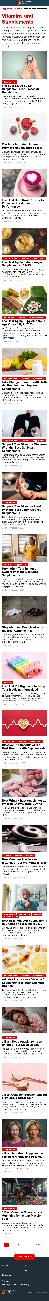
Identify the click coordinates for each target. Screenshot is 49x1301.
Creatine (7, 855)
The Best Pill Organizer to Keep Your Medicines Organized (23, 688)
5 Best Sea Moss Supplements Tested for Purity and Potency (23, 1155)
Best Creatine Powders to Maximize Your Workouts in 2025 (24, 861)
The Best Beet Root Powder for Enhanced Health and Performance (23, 203)
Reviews (25, 258)
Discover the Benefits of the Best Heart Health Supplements (23, 746)
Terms (27, 1270)
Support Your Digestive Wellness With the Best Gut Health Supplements (24, 448)
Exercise (18, 855)
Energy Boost (9, 1208)
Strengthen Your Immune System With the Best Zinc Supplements (20, 572)
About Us (5, 1266)
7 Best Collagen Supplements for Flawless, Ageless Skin (24, 1096)
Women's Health (37, 317)
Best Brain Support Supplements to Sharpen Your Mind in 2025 (24, 922)
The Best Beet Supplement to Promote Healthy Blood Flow (22, 146)
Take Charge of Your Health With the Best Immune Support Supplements (24, 385)
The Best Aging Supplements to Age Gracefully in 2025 (23, 322)
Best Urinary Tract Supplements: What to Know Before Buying (24, 802)
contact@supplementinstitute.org (15, 1285)
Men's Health (9, 317)
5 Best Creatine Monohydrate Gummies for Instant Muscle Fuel (22, 1216)
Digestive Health (11, 258)
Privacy (27, 1266)
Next (38, 1244)
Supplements (9, 82)
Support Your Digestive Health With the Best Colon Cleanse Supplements (22, 510)
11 (30, 1244)
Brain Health (9, 914)
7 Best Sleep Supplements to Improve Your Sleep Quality (22, 1043)
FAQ (3, 1270)
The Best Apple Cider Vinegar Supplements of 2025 (22, 264)
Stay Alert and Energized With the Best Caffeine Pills (22, 629)
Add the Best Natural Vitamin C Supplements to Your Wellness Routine (23, 983)
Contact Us (6, 1275)
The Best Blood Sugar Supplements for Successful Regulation (21, 89)
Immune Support (11, 378)
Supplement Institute (11, 9)
